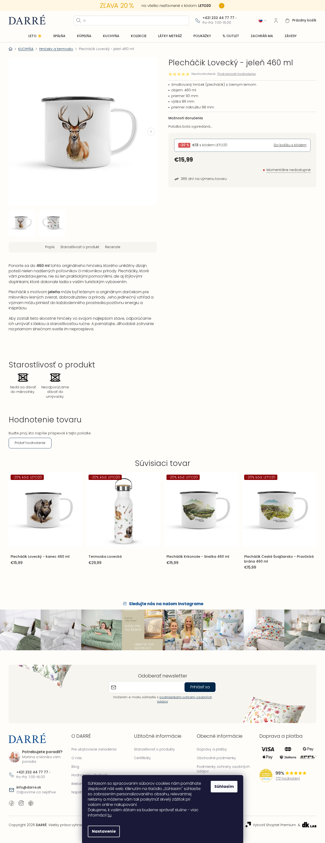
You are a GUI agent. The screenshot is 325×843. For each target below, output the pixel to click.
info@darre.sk (28, 787)
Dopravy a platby (212, 749)
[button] (151, 131)
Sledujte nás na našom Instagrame (166, 604)
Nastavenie (104, 831)
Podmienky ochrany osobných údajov (223, 769)
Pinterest (31, 803)
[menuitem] (35, 36)
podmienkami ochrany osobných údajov (184, 699)
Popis (50, 247)
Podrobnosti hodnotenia (236, 74)
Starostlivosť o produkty (154, 749)
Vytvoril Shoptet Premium (274, 825)
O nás (76, 758)
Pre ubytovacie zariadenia (93, 749)
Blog (75, 766)
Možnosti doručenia (185, 118)
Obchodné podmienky (216, 758)
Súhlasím (224, 786)
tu (109, 815)
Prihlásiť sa (200, 687)
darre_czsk (21, 803)
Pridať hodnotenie (30, 442)
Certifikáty (142, 758)
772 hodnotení (287, 778)
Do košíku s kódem (290, 145)
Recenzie (112, 247)
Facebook (11, 803)
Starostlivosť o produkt (79, 247)
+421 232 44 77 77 (218, 18)
